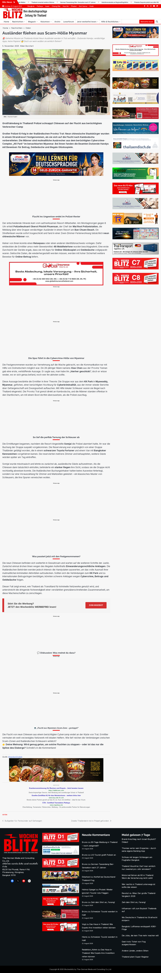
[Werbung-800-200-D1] (60, 841)
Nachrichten (17, 21)
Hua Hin (66, 6)
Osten (4, 815)
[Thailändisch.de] (60, 854)
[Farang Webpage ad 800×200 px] (135, 118)
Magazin (32, 21)
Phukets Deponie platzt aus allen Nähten (129, 2)
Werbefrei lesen (146, 22)
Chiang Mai (56, 6)
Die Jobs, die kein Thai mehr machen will (140, 935)
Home (6, 21)
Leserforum (68, 21)
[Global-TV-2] (135, 238)
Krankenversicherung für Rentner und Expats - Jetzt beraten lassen (56, 788)
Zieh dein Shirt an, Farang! (103, 902)
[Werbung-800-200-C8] (135, 284)
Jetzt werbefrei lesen (86, 21)
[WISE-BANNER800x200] (135, 178)
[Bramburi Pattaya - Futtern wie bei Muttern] (56, 781)
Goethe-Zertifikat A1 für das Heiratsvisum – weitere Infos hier (56, 795)
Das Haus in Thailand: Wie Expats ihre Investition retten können (98, 953)
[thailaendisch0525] (135, 148)
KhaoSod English (15, 757)
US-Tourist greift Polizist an (103, 855)
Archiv (57, 21)
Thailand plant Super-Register (135, 957)
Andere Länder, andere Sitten (135, 950)
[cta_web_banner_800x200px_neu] (135, 133)
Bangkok (31, 6)
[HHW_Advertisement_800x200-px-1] (60, 892)
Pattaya (40, 6)
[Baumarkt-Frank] (135, 223)
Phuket (74, 6)
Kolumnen (45, 21)
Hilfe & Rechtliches (109, 21)
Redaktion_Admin (89, 949)
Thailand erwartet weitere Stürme (24, 2)
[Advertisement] (56, 197)
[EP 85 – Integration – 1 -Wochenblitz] (60, 879)
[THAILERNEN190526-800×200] (56, 175)
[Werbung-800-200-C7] (135, 268)
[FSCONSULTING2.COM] (135, 103)
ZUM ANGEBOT (96, 605)
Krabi (92, 6)
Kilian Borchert (26, 46)
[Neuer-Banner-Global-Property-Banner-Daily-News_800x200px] (56, 284)
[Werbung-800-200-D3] (60, 867)
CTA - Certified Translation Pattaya (56, 803)
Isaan (47, 6)
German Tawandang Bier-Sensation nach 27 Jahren (59, 2)
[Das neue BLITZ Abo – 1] (135, 193)
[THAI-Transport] (135, 253)
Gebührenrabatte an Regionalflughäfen (96, 2)
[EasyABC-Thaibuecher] (135, 70)
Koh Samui (83, 6)
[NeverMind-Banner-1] (135, 163)
